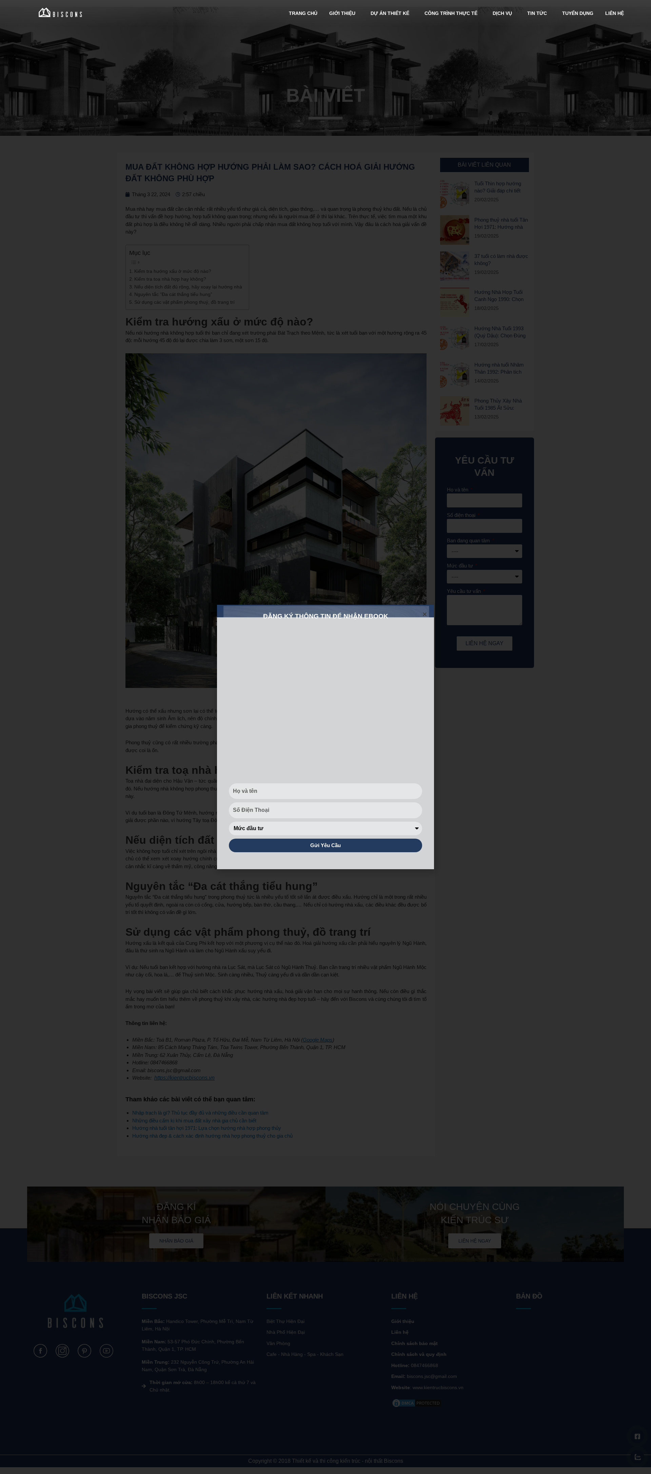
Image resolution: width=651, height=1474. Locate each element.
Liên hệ (614, 13)
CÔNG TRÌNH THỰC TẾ (451, 13)
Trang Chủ (303, 13)
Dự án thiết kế (390, 13)
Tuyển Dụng (577, 13)
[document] (325, 737)
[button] (424, 614)
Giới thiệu (342, 13)
